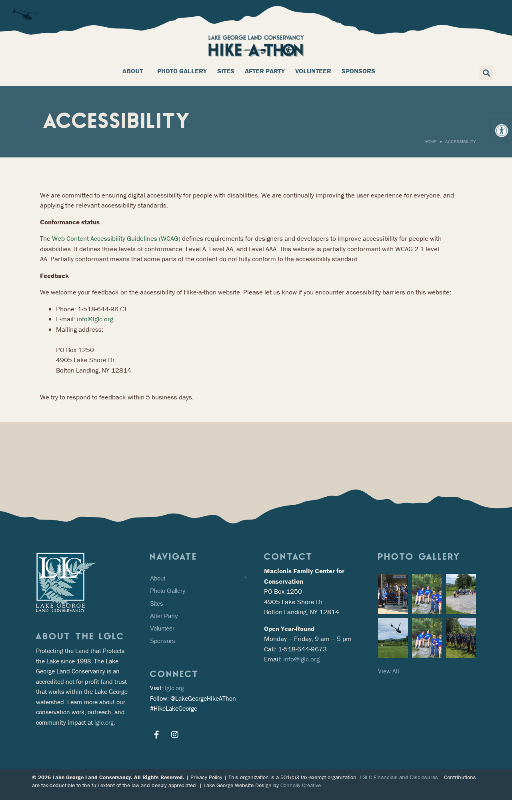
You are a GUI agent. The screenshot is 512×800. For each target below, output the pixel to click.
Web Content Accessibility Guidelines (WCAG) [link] (116, 238)
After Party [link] (265, 70)
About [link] (132, 70)
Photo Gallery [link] (182, 70)
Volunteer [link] (313, 70)
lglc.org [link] (174, 688)
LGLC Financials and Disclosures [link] (399, 777)
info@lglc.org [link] (95, 318)
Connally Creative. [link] (301, 785)
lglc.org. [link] (104, 722)
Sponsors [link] (358, 70)
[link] (501, 130)
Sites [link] (225, 70)
